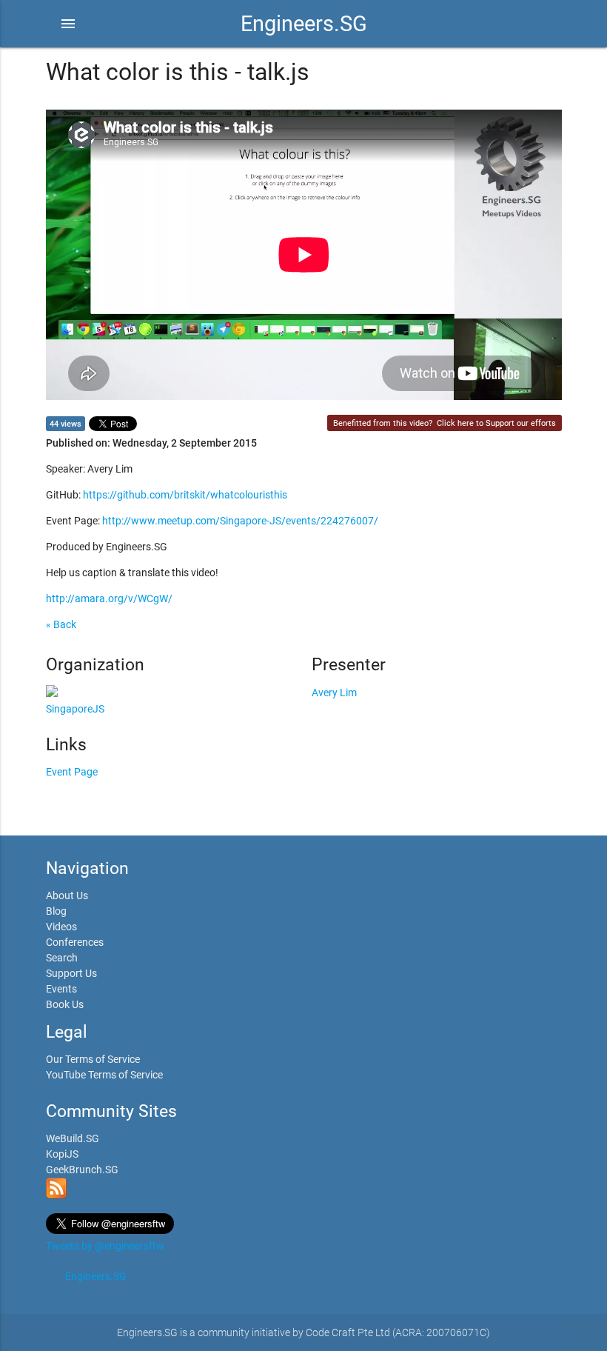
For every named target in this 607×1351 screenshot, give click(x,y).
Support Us (71, 973)
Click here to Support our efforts (496, 423)
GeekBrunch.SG (82, 1169)
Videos (61, 927)
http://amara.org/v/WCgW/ (109, 598)
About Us (67, 895)
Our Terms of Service (93, 1059)
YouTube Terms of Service (104, 1075)
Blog (56, 911)
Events (61, 989)
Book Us (65, 1004)
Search (62, 958)
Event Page (72, 772)
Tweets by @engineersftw (105, 1246)
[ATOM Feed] (56, 1195)
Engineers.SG (304, 23)
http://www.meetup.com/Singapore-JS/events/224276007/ (240, 521)
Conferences (75, 942)
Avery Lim (334, 692)
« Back (61, 624)
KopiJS (62, 1154)
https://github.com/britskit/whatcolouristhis (185, 495)
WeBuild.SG (72, 1138)
